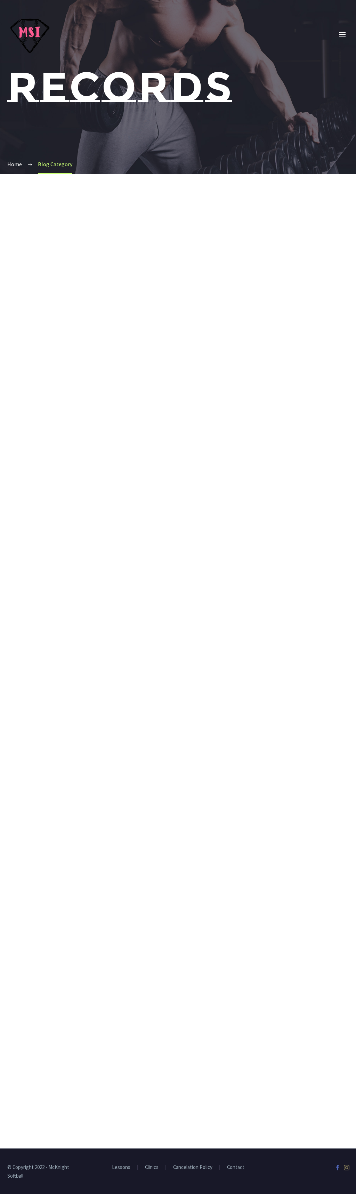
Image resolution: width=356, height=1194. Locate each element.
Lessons (121, 1167)
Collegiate (280, 44)
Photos (322, 44)
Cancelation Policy (192, 1167)
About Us (108, 44)
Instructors (156, 44)
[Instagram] (346, 1167)
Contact (235, 1167)
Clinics (238, 44)
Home (72, 44)
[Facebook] (337, 1167)
